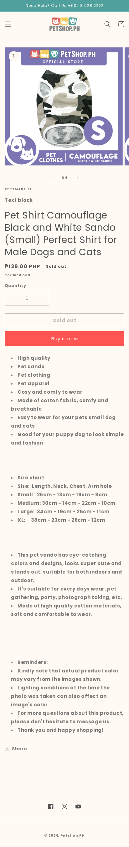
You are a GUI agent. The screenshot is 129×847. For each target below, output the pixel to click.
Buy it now (64, 338)
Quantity (15, 286)
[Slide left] (51, 177)
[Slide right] (78, 177)
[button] (8, 24)
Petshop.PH (72, 835)
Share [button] (19, 749)
